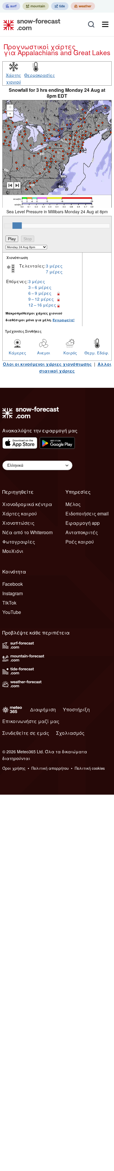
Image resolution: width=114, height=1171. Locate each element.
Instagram (12, 593)
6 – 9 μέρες (39, 293)
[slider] (17, 225)
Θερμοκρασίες (39, 75)
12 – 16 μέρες (42, 305)
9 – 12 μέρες (41, 299)
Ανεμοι (43, 353)
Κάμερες (17, 353)
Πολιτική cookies (90, 768)
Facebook (12, 584)
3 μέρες (54, 266)
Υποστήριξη (76, 709)
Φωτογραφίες (18, 541)
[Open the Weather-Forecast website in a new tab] (83, 6)
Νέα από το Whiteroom (27, 532)
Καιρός (70, 353)
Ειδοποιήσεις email (87, 513)
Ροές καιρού (79, 541)
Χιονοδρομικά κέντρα (27, 504)
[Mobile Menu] (105, 24)
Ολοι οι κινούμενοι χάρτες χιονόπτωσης (47, 364)
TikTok (9, 602)
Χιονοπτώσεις (18, 522)
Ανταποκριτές (81, 532)
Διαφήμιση (43, 709)
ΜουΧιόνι (12, 551)
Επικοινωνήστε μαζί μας (30, 721)
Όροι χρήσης (13, 768)
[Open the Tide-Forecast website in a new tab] (59, 6)
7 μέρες (54, 272)
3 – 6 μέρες (39, 287)
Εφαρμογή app (82, 522)
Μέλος (73, 504)
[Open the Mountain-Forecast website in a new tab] (36, 6)
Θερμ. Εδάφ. (96, 353)
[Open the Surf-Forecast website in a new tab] (11, 6)
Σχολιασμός (70, 733)
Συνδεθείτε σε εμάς (25, 733)
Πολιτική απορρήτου (50, 768)
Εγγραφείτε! (64, 320)
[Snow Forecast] (30, 24)
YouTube (11, 612)
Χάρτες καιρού (19, 513)
